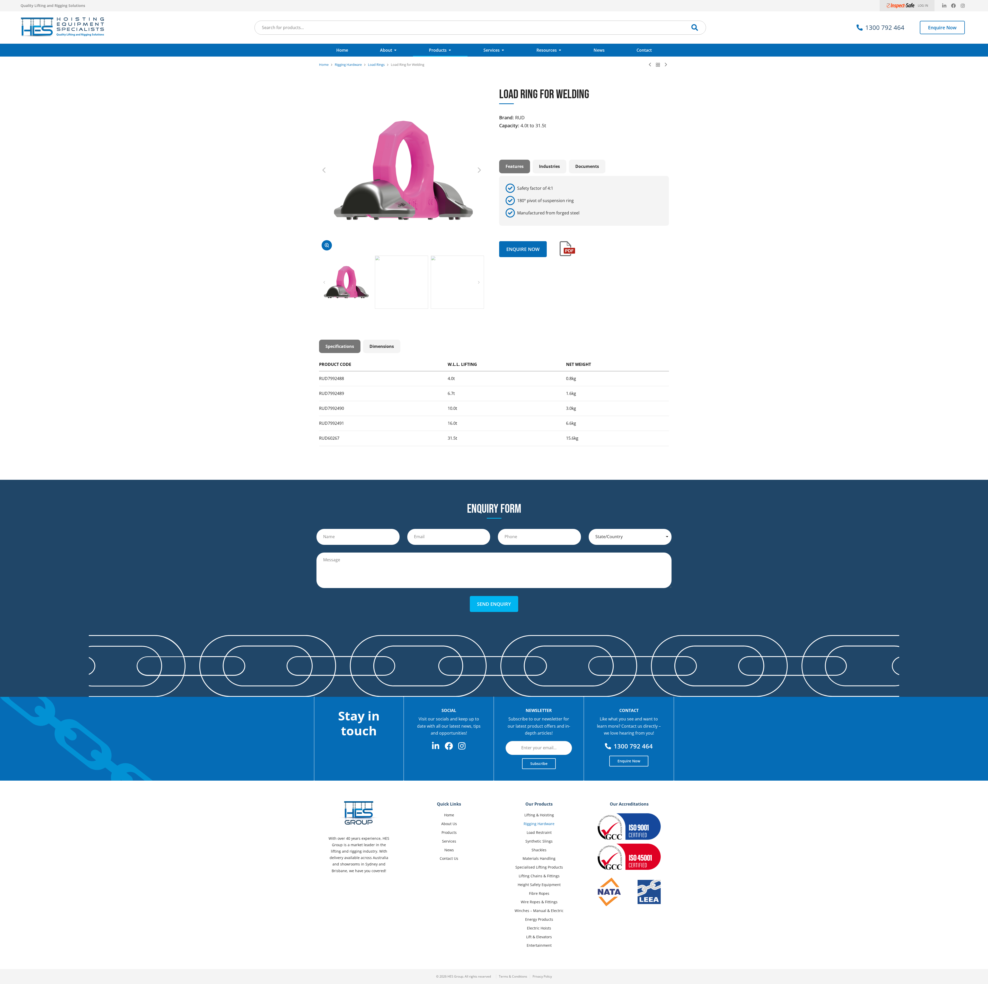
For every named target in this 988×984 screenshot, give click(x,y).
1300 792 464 (884, 27)
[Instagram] (962, 5)
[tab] (514, 166)
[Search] (695, 27)
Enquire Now (942, 27)
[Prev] (651, 65)
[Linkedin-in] (944, 5)
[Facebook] (953, 5)
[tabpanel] (584, 201)
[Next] (664, 65)
